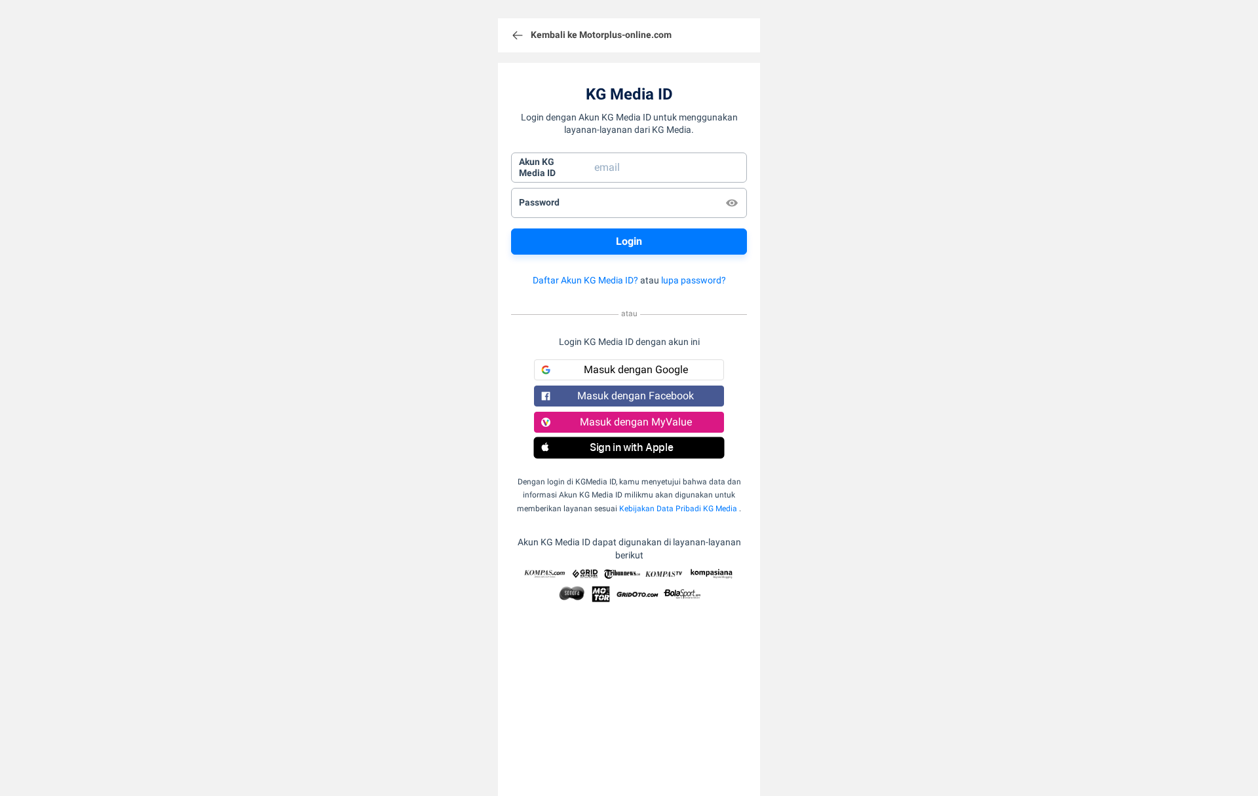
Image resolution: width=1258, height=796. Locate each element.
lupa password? (693, 280)
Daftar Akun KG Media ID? (585, 280)
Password (539, 202)
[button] (629, 447)
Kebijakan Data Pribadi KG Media (678, 508)
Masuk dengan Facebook (635, 395)
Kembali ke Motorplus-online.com (601, 34)
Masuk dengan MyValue (636, 422)
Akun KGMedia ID (537, 167)
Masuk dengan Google (636, 369)
